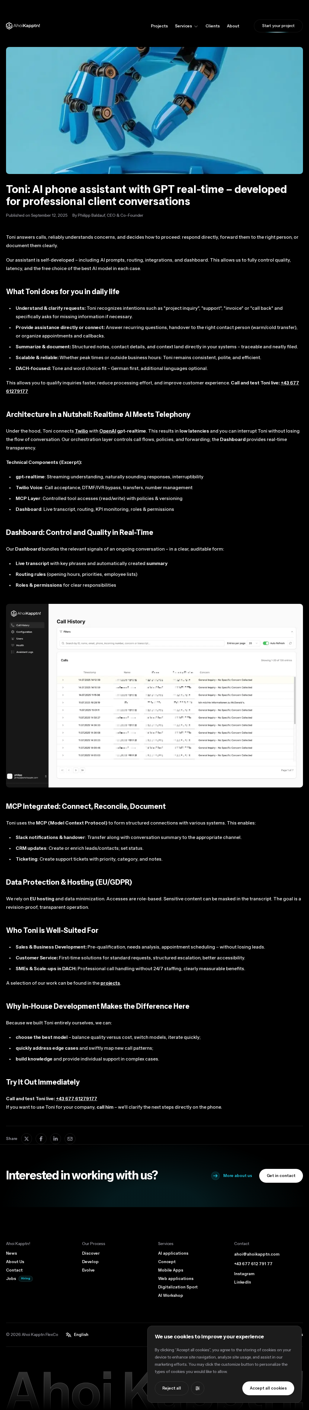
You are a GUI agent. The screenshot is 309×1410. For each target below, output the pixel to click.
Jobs (11, 1279)
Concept (167, 1262)
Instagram (244, 1274)
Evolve (88, 1270)
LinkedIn (242, 1282)
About (233, 26)
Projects (159, 26)
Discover (91, 1253)
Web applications (175, 1279)
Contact (14, 1270)
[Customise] (197, 1388)
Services (183, 26)
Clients (212, 26)
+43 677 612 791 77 (253, 1264)
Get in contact (281, 1176)
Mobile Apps (170, 1270)
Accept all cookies (268, 1388)
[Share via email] (70, 1138)
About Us (15, 1262)
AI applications (173, 1253)
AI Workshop (170, 1296)
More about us (237, 1176)
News (11, 1253)
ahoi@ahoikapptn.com (256, 1254)
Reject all (171, 1388)
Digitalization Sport (178, 1287)
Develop (90, 1262)
